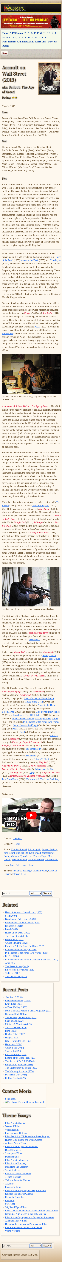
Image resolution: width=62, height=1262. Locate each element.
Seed (22, 732)
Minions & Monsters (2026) (18, 1024)
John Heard (9, 853)
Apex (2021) (11, 963)
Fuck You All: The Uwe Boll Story (43, 779)
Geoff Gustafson (36, 859)
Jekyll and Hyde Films (15, 1207)
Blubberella (7, 333)
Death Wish (34, 639)
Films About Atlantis (15, 1123)
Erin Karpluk (34, 849)
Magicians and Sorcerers (16, 1166)
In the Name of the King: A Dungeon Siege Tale (35, 718)
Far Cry (54, 735)
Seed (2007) (11, 916)
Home (5, 33)
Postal (37, 326)
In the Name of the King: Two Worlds (41, 722)
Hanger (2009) (12, 1037)
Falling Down (49, 655)
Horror (17, 844)
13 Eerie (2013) (12, 973)
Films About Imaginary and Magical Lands (25, 1190)
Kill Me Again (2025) (15, 1078)
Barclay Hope (40, 856)
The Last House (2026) (16, 1027)
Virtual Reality (12, 1129)
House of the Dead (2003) (17, 932)
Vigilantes (17, 870)
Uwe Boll (17, 838)
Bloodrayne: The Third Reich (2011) (22, 922)
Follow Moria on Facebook (31, 1102)
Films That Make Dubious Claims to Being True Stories (31, 1210)
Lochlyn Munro (11, 856)
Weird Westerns (12, 1230)
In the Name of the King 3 (25, 725)
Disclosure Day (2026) (16, 1074)
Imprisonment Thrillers (16, 1133)
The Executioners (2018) (17, 966)
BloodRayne (8, 711)
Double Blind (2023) (15, 1034)
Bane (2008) (11, 1031)
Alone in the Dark (29, 260)
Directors (52, 41)
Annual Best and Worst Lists (31, 41)
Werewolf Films (12, 1126)
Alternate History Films (16, 1220)
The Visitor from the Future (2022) (21, 1068)
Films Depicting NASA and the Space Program (27, 1136)
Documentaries (12, 1156)
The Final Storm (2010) (16, 936)
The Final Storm (33, 749)
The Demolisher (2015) (16, 976)
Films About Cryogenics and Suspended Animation (29, 1217)
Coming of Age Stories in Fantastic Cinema (25, 1214)
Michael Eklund (19, 859)
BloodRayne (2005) (14, 939)
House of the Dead (34, 701)
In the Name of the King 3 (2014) (21, 949)
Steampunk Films (13, 1153)
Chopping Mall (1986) (15, 1014)
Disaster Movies (12, 1150)
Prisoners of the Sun (44, 769)
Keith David (35, 853)
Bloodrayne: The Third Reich (27, 715)
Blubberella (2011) (14, 926)
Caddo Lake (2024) (14, 1047)
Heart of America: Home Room (39, 698)
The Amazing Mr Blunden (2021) (21, 1017)
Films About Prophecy (15, 1163)
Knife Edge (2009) (14, 1004)
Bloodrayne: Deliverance (48, 711)
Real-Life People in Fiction (18, 1173)
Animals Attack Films (15, 1143)
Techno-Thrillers (13, 1177)
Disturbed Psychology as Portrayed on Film (25, 1224)
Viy (32, 772)
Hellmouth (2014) (13, 1044)
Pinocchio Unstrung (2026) (18, 1000)
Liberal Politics (40, 870)
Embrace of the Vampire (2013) (20, 969)
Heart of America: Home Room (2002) (23, 912)
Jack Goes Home (10, 779)
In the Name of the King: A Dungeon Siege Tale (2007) (31, 959)
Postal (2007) (11, 929)
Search (47, 893)
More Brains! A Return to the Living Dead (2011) (28, 1010)
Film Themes (9, 41)
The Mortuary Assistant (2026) (19, 1071)
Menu (4, 53)
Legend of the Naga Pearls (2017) (21, 1057)
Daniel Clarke (27, 865)
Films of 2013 (19, 874)
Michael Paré (48, 853)
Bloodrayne (55, 260)
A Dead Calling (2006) (16, 1007)
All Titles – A (16, 33)
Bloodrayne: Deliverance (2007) (20, 919)
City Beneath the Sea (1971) (18, 1041)
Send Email (10, 1098)
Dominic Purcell (19, 849)
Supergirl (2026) (13, 1051)
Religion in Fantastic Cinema (19, 1193)
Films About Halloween (16, 1160)
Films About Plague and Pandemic (21, 1146)
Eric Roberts (22, 853)
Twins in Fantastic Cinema (17, 1180)
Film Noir (9, 1200)
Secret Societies (12, 1170)
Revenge (27, 870)
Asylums (9, 1183)
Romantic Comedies (14, 1197)
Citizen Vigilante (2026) (16, 942)
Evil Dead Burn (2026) (16, 1054)
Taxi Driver (54, 658)
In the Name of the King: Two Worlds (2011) (26, 953)
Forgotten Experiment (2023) (19, 1064)
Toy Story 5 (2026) (14, 997)
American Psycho (40, 505)
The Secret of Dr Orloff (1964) (19, 1061)
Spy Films (10, 1204)
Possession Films (13, 1187)
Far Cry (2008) (12, 956)
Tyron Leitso (26, 856)
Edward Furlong (49, 849)
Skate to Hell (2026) (14, 1020)
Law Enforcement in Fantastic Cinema (23, 1227)
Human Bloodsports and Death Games (23, 1140)
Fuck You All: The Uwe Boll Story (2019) (25, 946)
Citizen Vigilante (42, 759)
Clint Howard (51, 859)
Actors (5, 46)
